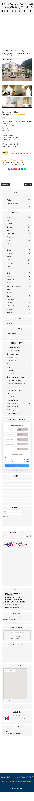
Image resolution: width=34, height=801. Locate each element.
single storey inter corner (13, 413)
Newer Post (5, 184)
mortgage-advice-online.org (17, 470)
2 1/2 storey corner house (13, 351)
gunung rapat (10, 299)
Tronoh (9, 296)
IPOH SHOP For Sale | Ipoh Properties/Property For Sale (13, 598)
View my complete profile (19, 719)
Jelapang (9, 253)
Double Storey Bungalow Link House (16, 377)
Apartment (10, 364)
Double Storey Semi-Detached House (16, 384)
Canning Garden (11, 234)
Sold (8, 207)
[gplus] (18, 788)
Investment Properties (12, 203)
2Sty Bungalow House (12, 354)
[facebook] (12, 788)
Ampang (9, 217)
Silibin (8, 273)
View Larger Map (7, 701)
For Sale (9, 200)
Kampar (9, 257)
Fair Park (9, 243)
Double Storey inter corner (14, 390)
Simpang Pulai (10, 280)
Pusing (8, 270)
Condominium (10, 370)
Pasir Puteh (10, 263)
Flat (8, 393)
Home (7, 731)
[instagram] (21, 788)
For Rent (27, 53)
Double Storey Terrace (12, 387)
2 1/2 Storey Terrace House (14, 347)
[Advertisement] (17, 32)
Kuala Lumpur (10, 337)
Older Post (28, 184)
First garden (10, 247)
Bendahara (9, 224)
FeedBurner (20, 638)
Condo (8, 367)
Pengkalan (9, 266)
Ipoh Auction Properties (12, 608)
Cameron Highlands (11, 334)
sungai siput (10, 312)
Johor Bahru (10, 323)
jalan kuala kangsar (12, 306)
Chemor (9, 240)
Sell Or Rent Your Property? (13, 734)
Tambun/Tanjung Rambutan (12, 55)
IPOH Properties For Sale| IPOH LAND (15, 602)
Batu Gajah (9, 220)
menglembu (10, 309)
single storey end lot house (14, 410)
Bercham (9, 227)
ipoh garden (10, 303)
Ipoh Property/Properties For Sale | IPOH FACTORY (15, 594)
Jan (19, 449)
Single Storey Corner (12, 403)
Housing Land (10, 397)
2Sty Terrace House (12, 361)
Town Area (10, 293)
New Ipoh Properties (19, 716)
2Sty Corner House (12, 357)
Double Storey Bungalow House (15, 374)
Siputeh (9, 283)
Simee (8, 276)
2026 (24, 449)
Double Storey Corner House (14, 380)
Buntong (9, 230)
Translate (15, 619)
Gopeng (9, 250)
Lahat (8, 260)
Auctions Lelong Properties (13, 605)
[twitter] (15, 788)
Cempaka (9, 237)
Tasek (8, 289)
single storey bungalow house (14, 407)
